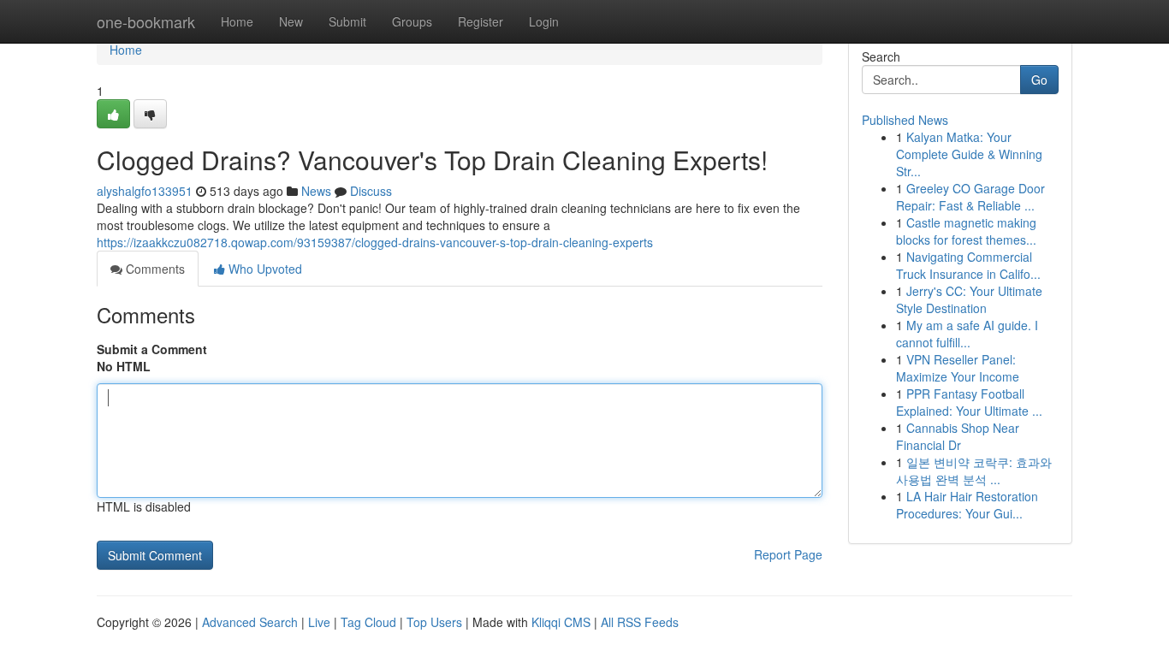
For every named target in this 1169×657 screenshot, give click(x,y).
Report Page (788, 554)
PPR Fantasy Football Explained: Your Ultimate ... (969, 402)
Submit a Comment (152, 349)
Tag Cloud (368, 621)
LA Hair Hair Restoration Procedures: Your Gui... (967, 505)
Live (319, 621)
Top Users (434, 621)
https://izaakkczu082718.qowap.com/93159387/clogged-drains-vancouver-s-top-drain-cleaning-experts (375, 242)
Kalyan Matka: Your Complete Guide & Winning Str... (969, 154)
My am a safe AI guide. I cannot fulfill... (967, 334)
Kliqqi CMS (560, 621)
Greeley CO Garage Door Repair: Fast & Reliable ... (970, 197)
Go (1039, 79)
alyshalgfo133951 (145, 190)
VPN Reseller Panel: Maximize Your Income (957, 368)
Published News (905, 119)
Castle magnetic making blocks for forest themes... (966, 231)
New (291, 21)
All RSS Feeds (640, 621)
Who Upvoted (263, 268)
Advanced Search (250, 621)
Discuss (371, 190)
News (316, 190)
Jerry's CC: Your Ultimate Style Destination (969, 299)
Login (544, 21)
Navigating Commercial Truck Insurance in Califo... (968, 265)
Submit (347, 21)
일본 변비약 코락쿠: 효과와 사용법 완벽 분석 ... (974, 470)
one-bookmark (146, 21)
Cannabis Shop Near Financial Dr (957, 436)
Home (237, 21)
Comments (153, 268)
